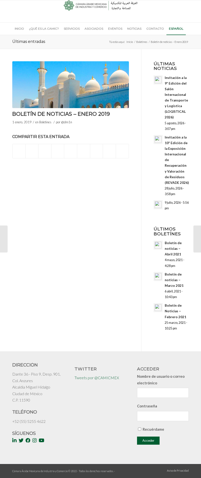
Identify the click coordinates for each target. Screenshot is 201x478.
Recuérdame (153, 429)
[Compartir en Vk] (96, 148)
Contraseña (147, 406)
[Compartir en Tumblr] (83, 148)
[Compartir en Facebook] (19, 148)
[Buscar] (186, 41)
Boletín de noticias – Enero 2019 (61, 114)
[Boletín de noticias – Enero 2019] (70, 84)
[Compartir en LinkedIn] (70, 148)
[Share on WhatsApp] (44, 148)
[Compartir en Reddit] (109, 148)
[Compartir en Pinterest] (57, 148)
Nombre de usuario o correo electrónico (161, 379)
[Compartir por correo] (122, 151)
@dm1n (66, 122)
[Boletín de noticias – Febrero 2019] (197, 239)
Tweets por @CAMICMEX (97, 377)
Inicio (129, 41)
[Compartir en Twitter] (32, 148)
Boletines (141, 41)
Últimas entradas (28, 41)
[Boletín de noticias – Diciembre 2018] (4, 239)
